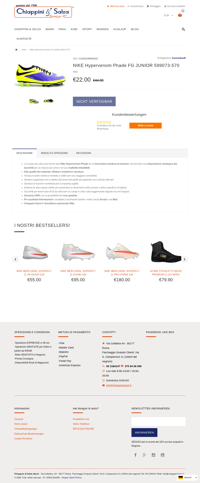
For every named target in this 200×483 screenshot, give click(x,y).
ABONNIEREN (144, 432)
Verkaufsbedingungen (25, 429)
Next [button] (184, 259)
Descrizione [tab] (24, 153)
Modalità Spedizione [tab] (54, 153)
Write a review (145, 125)
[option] (34, 100)
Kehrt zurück (20, 424)
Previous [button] (15, 259)
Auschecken (137, 6)
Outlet (24, 50)
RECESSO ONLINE (83, 429)
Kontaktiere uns (81, 419)
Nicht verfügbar (94, 101)
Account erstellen (176, 6)
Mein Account (117, 6)
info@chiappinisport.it (118, 385)
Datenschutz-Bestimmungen (29, 434)
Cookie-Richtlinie (23, 438)
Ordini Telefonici (81, 424)
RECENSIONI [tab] (83, 153)
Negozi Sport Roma (71, 477)
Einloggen (155, 6)
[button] (187, 477)
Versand (18, 419)
